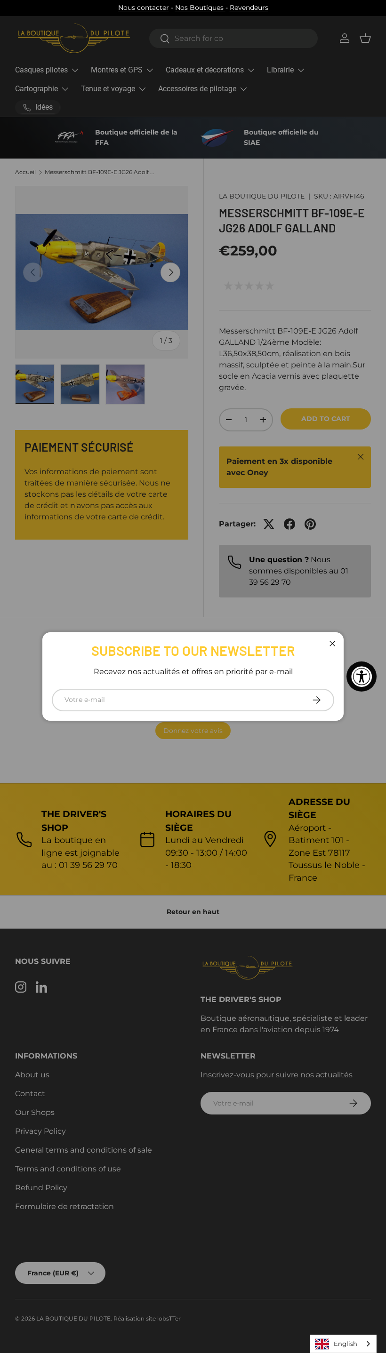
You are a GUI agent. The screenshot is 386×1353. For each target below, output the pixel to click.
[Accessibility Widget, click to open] (361, 676)
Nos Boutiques (200, 7)
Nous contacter (143, 7)
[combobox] (343, 1344)
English (345, 1343)
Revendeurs (249, 7)
